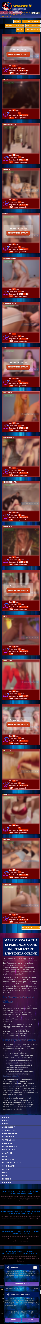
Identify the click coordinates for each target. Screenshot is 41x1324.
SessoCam (4, 12)
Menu (35, 13)
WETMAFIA (8, 393)
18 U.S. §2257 (15, 1311)
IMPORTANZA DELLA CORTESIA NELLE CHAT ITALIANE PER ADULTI (20, 1232)
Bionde (5, 1117)
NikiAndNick (9, 437)
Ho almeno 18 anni (22, 1284)
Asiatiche (7, 1153)
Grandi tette (9, 1143)
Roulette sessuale (31, 21)
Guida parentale (27, 1311)
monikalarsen (10, 258)
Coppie (16, 11)
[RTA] (36, 1288)
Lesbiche (7, 1179)
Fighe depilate (10, 1146)
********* (5, 35)
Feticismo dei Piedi (12, 1163)
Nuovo (17, 21)
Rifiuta (13, 1320)
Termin (13, 1313)
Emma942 (7, 839)
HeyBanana (8, 527)
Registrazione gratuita (18, 54)
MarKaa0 (7, 80)
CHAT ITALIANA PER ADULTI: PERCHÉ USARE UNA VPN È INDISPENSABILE (20, 1192)
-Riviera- (7, 884)
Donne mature (9, 1133)
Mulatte (6, 1156)
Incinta (6, 1172)
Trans (22, 9)
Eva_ (6, 616)
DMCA (31, 1313)
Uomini (16, 9)
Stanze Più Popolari (15, 25)
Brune (5, 1120)
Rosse (5, 1124)
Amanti (20, 30)
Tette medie (8, 1140)
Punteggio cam (33, 25)
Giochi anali (8, 1166)
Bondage (7, 1182)
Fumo (5, 1176)
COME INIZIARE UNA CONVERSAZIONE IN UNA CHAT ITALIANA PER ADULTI (20, 1212)
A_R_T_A (7, 750)
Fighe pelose (9, 1150)
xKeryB (7, 169)
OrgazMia (8, 661)
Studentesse (9, 1130)
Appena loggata (33, 30)
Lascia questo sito (12, 1288)
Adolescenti (8, 1127)
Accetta (30, 1320)
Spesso (6, 1169)
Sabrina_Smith (10, 303)
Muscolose (8, 1159)
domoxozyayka (10, 482)
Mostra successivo (31, 928)
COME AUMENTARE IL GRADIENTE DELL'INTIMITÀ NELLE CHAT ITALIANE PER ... (20, 1252)
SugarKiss (8, 795)
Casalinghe (8, 1137)
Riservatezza (22, 1313)
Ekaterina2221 (10, 124)
